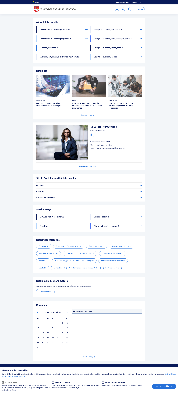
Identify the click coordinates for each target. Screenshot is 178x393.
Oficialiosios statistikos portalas (53, 29)
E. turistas (58, 268)
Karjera (42, 261)
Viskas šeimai (113, 268)
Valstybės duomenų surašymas (107, 48)
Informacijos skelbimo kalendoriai (78, 253)
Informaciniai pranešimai (111, 253)
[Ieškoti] (129, 9)
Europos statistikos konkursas (113, 261)
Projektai (44, 226)
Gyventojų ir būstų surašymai (67, 246)
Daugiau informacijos (87, 166)
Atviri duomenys (95, 246)
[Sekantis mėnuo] (67, 312)
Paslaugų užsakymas (47, 253)
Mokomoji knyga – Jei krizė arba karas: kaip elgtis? (74, 261)
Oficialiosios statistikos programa (54, 39)
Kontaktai (40, 185)
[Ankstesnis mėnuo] (37, 312)
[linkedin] (92, 135)
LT (141, 2)
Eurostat (42, 246)
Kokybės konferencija (120, 246)
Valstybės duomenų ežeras (105, 57)
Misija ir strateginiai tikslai (105, 226)
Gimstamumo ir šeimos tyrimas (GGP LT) (85, 268)
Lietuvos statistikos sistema (52, 217)
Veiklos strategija (101, 217)
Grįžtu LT (42, 268)
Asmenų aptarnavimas (45, 197)
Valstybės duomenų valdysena (107, 29)
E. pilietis (134, 2)
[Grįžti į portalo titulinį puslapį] (36, 2)
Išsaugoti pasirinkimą (164, 386)
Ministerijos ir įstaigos (122, 2)
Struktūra (40, 191)
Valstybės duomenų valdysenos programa (112, 39)
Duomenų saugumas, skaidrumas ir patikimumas (60, 57)
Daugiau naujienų (87, 115)
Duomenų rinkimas (48, 48)
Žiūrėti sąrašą (87, 357)
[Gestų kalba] (123, 9)
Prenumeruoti (45, 292)
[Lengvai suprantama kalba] (117, 9)
